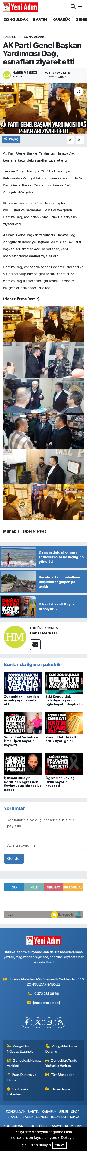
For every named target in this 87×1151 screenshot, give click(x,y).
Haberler (10, 37)
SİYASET (14, 1117)
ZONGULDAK (15, 20)
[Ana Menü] (80, 7)
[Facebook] (27, 1022)
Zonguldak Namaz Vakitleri (24, 1063)
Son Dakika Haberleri (18, 1091)
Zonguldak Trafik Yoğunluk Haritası (61, 1063)
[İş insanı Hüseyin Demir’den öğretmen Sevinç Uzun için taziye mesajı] (23, 764)
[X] (38, 1022)
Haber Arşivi (61, 1089)
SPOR (75, 1112)
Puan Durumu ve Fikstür (22, 1077)
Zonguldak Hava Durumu (61, 1048)
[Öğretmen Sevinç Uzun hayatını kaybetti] (64, 764)
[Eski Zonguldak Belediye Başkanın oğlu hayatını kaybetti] (64, 683)
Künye (74, 1117)
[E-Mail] (35, 644)
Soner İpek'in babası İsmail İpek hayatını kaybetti (21, 741)
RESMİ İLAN (59, 1117)
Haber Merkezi (43, 633)
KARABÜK (61, 20)
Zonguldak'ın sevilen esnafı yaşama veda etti (21, 700)
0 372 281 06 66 (46, 994)
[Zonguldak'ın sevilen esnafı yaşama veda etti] (23, 683)
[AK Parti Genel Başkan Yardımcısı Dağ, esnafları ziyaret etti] (43, 108)
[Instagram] (49, 1022)
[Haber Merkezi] (15, 637)
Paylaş (14, 139)
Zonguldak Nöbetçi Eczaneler (21, 1048)
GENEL (63, 1112)
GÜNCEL (42, 1117)
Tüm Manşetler (62, 1075)
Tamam (59, 1145)
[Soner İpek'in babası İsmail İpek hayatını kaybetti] (23, 723)
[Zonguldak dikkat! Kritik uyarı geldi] (64, 723)
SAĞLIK (28, 1117)
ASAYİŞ (57, 1126)
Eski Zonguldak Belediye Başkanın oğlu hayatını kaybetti (64, 700)
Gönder (14, 859)
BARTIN (40, 20)
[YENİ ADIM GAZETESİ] (20, 7)
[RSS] (60, 1022)
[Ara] (73, 7)
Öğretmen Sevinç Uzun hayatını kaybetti (59, 782)
